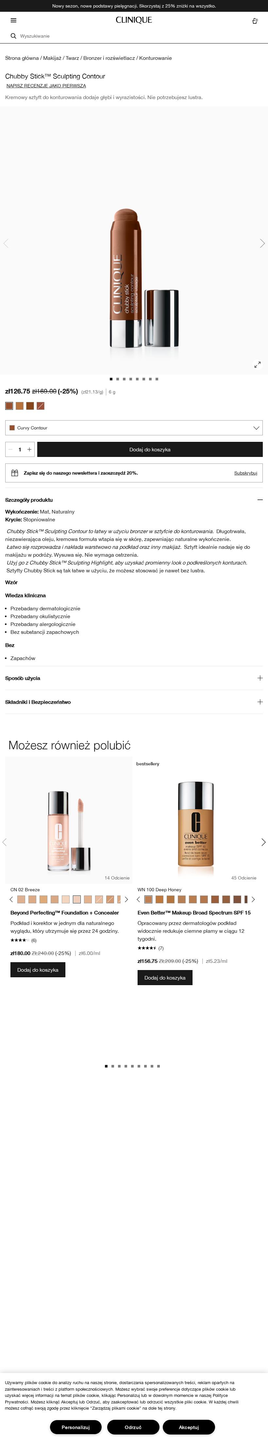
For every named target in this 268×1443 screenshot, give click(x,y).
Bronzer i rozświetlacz (109, 58)
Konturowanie (155, 58)
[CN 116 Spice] (193, 899)
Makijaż (52, 58)
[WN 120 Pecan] (204, 899)
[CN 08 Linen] (65, 899)
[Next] (125, 899)
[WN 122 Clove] (215, 899)
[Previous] (12, 899)
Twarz (72, 58)
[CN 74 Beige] (110, 899)
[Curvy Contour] (9, 406)
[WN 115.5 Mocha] (181, 899)
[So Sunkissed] (20, 406)
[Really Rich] (30, 406)
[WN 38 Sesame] (88, 899)
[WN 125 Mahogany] (237, 899)
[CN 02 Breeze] (77, 899)
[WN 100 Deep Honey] (148, 899)
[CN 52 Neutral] (32, 899)
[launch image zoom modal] (257, 364)
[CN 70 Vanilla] (54, 899)
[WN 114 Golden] (170, 899)
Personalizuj (76, 1427)
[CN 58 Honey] (43, 899)
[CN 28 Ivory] (99, 899)
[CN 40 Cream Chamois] (21, 899)
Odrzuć (133, 1427)
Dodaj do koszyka (150, 449)
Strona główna (22, 58)
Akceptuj (189, 1427)
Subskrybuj (245, 473)
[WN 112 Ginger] (159, 899)
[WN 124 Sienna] (226, 899)
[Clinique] (134, 20)
